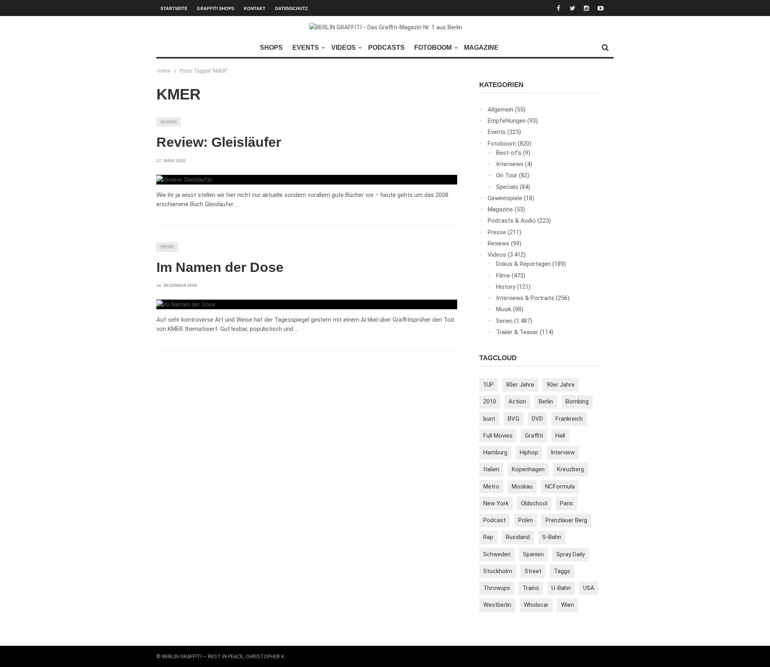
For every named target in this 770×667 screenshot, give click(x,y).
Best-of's (508, 152)
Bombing (577, 401)
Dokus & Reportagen (523, 264)
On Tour (506, 175)
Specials (507, 187)
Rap (488, 537)
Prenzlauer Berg (566, 520)
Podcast (494, 520)
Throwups (496, 588)
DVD (537, 418)
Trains (531, 588)
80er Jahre (520, 384)
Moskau (522, 486)
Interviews (509, 164)
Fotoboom (433, 47)
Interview (563, 452)
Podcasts (386, 47)
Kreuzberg (570, 469)
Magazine (481, 47)
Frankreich (569, 418)
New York (496, 503)
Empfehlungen (507, 120)
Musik (503, 309)
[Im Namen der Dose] (185, 304)
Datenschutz (291, 8)
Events (305, 47)
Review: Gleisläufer (218, 142)
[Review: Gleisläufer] (184, 179)
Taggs (562, 571)
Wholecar (536, 604)
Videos (343, 47)
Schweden (497, 554)
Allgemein (500, 109)
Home (163, 71)
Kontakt (254, 8)
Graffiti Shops (215, 8)
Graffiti (534, 435)
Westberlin (497, 604)
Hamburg (495, 452)
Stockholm (497, 571)
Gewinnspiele (505, 198)
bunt (489, 418)
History (505, 286)
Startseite (173, 8)
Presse (167, 247)
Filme (503, 275)
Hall (560, 435)
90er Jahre (561, 384)
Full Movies (498, 435)
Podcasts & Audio (512, 220)
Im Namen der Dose (220, 267)
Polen (525, 520)
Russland (518, 537)
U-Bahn (561, 588)
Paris (566, 503)
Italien (491, 469)
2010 (489, 401)
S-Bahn (551, 537)
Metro (491, 486)
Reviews (168, 122)
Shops (271, 47)
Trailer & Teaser (517, 332)
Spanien (533, 554)
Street (533, 571)
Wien (567, 604)
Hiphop (529, 452)
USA (588, 588)
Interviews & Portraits (525, 298)
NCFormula (560, 486)
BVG (513, 418)
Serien (504, 320)
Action (517, 401)
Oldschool (534, 503)
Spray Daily (570, 554)
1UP (488, 384)
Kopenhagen (528, 469)
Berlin (546, 401)
